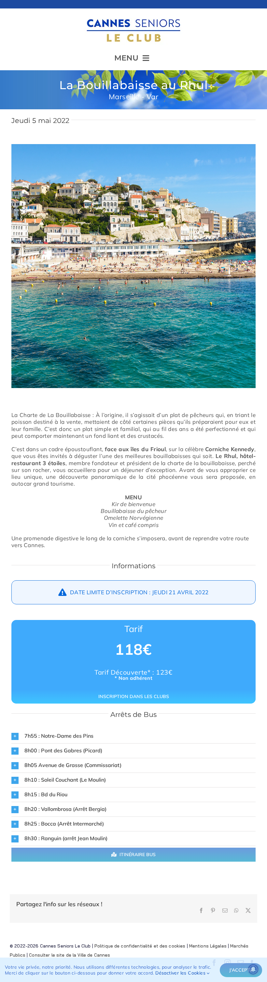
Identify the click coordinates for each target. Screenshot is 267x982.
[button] (133, 736)
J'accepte (241, 970)
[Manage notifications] (253, 969)
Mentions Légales (208, 945)
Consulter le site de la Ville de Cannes (69, 955)
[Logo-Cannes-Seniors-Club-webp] (133, 16)
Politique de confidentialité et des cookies (140, 945)
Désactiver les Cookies (181, 973)
